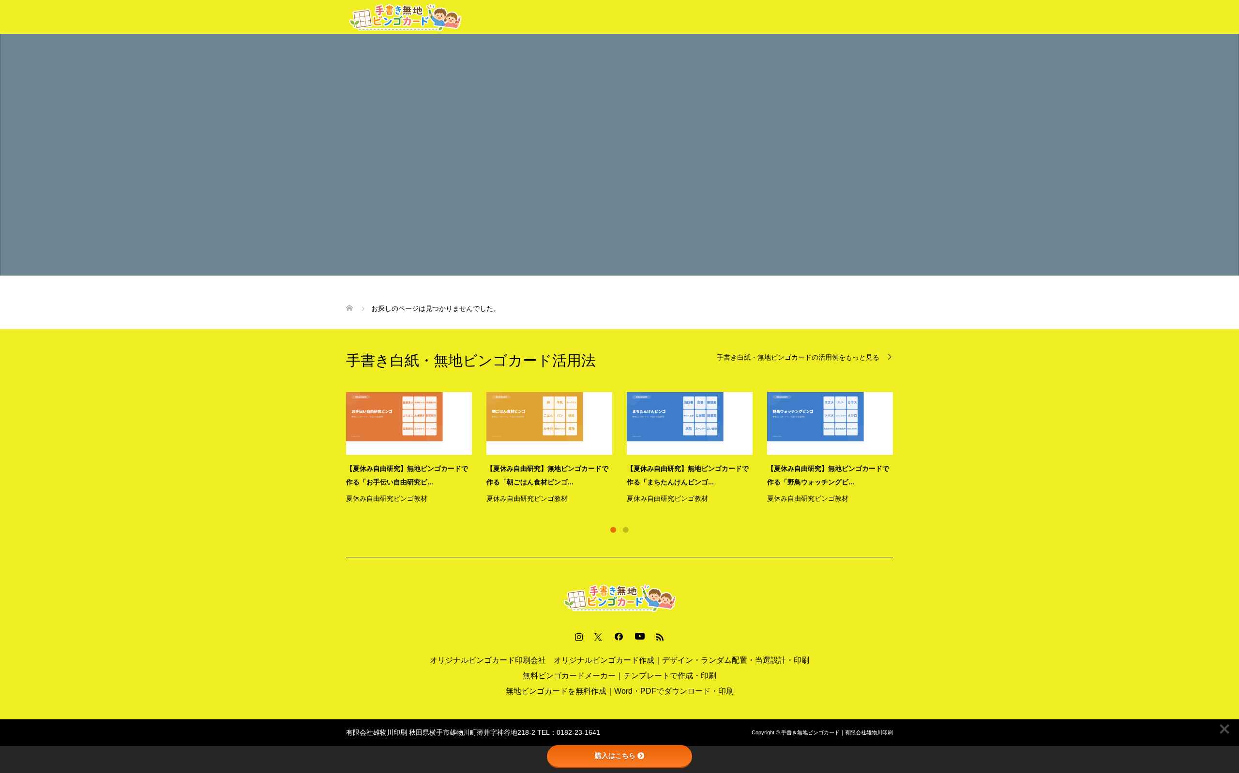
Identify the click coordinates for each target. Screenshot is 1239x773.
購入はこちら (615, 755)
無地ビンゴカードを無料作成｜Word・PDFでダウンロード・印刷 (620, 691)
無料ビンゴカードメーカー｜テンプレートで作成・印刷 (619, 675)
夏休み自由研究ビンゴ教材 (386, 498)
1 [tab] (613, 530)
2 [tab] (626, 530)
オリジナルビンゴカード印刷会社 (488, 660)
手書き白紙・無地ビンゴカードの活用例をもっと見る (798, 357)
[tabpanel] (626, 448)
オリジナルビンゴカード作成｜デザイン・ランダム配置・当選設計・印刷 (681, 660)
